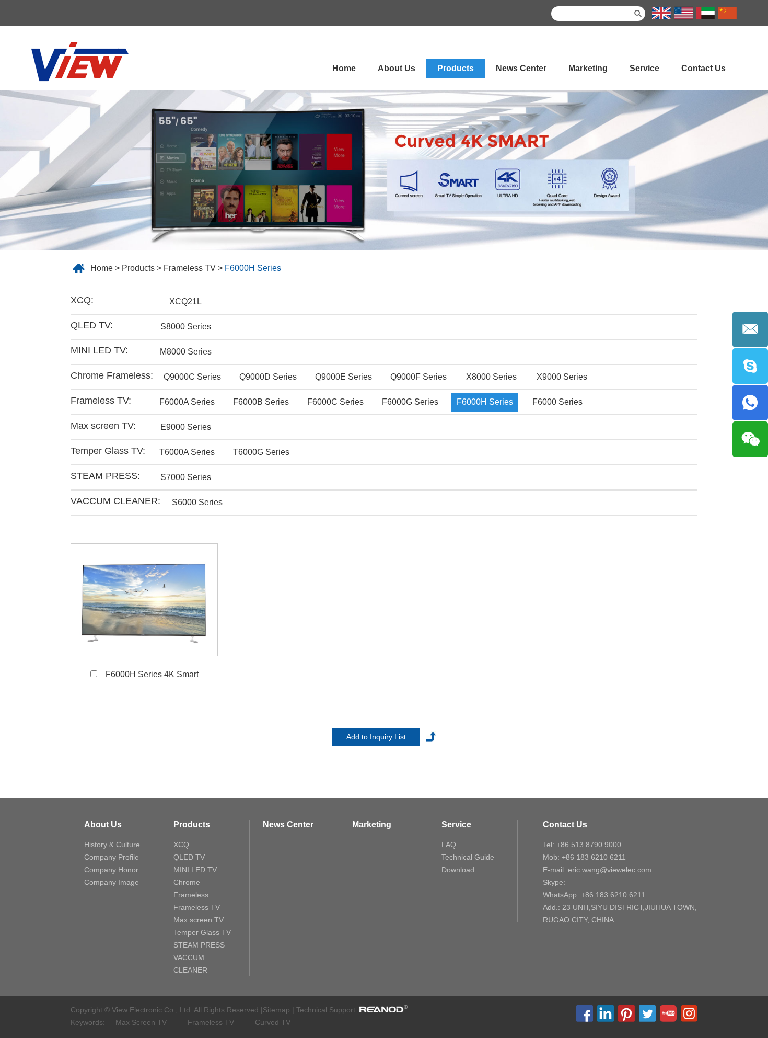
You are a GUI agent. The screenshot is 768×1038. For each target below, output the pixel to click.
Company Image (111, 882)
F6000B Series (261, 401)
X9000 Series (562, 376)
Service (644, 68)
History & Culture (112, 844)
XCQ (181, 844)
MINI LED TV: (99, 350)
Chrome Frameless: (112, 375)
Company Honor (111, 869)
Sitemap (276, 1010)
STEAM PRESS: (105, 476)
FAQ (448, 844)
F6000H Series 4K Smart (152, 674)
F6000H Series (253, 268)
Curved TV (272, 1022)
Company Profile (111, 857)
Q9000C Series (192, 376)
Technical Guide (467, 857)
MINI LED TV (195, 869)
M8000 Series (186, 351)
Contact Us (703, 68)
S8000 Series (185, 326)
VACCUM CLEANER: (115, 501)
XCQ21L (185, 301)
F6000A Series (187, 401)
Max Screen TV (141, 1022)
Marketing (588, 68)
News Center (521, 68)
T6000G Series (261, 452)
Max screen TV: (103, 425)
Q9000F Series (418, 376)
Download (457, 869)
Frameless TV (190, 268)
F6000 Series (557, 401)
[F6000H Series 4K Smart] (144, 599)
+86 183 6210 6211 (613, 895)
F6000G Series (410, 401)
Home (344, 68)
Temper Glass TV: (108, 451)
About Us (396, 68)
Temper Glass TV (202, 932)
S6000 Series (197, 502)
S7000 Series (185, 477)
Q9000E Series (343, 376)
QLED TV (189, 857)
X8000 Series (491, 376)
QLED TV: (92, 325)
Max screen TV (198, 920)
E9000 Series (185, 427)
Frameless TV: (101, 400)
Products (455, 68)
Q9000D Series (268, 376)
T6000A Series (187, 452)
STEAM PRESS (199, 945)
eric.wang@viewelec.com (609, 869)
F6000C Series (335, 401)
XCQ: (82, 300)
